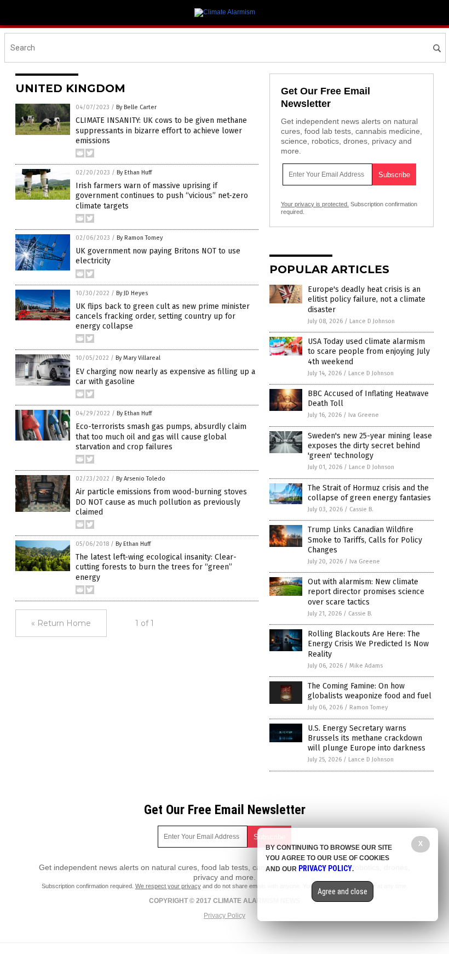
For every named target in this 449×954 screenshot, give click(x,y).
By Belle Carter (136, 107)
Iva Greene (363, 415)
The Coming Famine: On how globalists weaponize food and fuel (369, 691)
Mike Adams (366, 665)
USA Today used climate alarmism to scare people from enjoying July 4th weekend (369, 351)
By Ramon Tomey (140, 237)
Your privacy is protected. (315, 204)
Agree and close (342, 891)
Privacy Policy (224, 915)
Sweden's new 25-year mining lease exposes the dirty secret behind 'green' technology (370, 445)
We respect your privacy (168, 886)
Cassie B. (361, 509)
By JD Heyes (132, 293)
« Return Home (61, 623)
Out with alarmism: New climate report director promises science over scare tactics (366, 591)
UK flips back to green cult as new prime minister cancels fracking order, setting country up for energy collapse (163, 316)
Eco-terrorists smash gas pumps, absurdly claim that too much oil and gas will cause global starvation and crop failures (161, 436)
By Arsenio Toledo (140, 478)
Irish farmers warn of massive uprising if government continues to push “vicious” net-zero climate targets (162, 195)
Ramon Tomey (368, 707)
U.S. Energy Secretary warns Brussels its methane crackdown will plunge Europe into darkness (366, 738)
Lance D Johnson (372, 321)
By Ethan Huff (134, 172)
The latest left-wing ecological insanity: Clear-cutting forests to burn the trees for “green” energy (156, 567)
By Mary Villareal (138, 358)
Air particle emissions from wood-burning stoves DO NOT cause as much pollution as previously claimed (161, 501)
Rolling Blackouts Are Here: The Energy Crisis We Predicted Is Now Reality (368, 643)
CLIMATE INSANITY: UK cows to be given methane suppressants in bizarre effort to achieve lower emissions (161, 130)
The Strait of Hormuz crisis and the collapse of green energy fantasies (369, 493)
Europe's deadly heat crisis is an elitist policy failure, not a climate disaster (366, 299)
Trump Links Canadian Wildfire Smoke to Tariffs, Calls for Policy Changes (365, 539)
